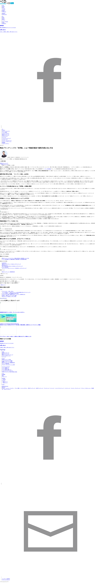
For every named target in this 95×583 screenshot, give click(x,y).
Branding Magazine (5, 386)
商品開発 (3, 142)
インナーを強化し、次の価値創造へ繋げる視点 (10, 293)
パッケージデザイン (5, 133)
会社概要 (3, 374)
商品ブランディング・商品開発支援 (8, 271)
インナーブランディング (6, 138)
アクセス (3, 380)
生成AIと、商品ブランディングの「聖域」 (9, 295)
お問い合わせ (4, 14)
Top (2, 16)
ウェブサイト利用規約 (6, 578)
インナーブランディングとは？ (7, 370)
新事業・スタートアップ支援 (7, 361)
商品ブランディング (5, 134)
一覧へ (1, 289)
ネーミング (4, 137)
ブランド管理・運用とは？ (6, 369)
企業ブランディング (5, 135)
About (3, 7)
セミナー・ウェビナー (6, 131)
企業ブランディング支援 (6, 359)
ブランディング (5, 136)
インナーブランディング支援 (7, 360)
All (2, 129)
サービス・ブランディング (6, 140)
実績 (3, 375)
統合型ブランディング (4, 163)
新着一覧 (3, 387)
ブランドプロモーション (6, 355)
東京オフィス (5, 381)
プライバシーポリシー (6, 579)
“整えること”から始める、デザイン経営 (9, 296)
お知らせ (3, 130)
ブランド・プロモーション (6, 141)
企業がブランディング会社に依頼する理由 (9, 371)
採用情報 (3, 9)
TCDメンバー (4, 376)
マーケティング (5, 139)
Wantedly (6, 21)
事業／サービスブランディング (7, 354)
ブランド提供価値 (47, 168)
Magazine (3, 8)
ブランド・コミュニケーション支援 (8, 364)
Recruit (3, 21)
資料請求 (3, 13)
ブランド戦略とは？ (5, 368)
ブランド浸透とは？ (5, 367)
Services (3, 6)
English (3, 10)
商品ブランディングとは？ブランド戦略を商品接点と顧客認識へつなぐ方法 (15, 258)
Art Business (4, 11)
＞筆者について (3, 284)
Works (3, 5)
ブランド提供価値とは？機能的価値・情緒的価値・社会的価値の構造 (14, 259)
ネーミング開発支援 (5, 363)
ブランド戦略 (4, 132)
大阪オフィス (5, 382)
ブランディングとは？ (6, 366)
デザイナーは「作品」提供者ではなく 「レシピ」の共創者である (13, 294)
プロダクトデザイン (5, 143)
